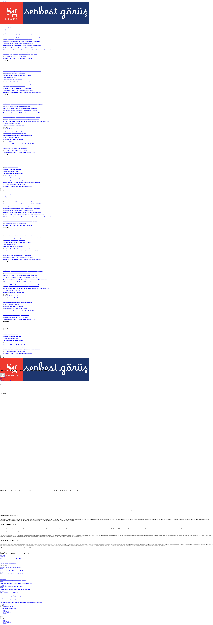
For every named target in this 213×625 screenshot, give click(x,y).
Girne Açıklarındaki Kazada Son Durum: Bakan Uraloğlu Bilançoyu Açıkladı (18, 577)
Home (1, 367)
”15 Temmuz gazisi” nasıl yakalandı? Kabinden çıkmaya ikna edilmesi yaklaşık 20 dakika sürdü (25, 112)
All (5, 26)
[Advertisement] (33, 502)
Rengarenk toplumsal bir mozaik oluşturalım (13, 139)
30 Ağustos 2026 (3, 579)
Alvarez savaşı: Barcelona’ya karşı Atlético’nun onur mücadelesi (17, 186)
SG (6, 376)
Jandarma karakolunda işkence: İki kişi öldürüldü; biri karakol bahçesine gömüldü (22, 71)
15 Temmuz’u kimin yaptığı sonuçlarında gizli (13, 125)
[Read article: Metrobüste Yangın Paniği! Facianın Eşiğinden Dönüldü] (106, 567)
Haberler (4, 25)
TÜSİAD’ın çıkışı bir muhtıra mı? (8, 608)
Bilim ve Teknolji (8, 27)
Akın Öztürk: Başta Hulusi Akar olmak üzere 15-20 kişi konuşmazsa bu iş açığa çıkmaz (22, 104)
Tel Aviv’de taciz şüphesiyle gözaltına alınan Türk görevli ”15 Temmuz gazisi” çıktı (21, 117)
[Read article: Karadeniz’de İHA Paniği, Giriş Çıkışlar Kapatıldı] (106, 592)
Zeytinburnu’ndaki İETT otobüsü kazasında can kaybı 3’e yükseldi (18, 143)
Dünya (6, 28)
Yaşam (6, 33)
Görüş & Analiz (5, 161)
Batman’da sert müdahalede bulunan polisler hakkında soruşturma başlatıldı (20, 84)
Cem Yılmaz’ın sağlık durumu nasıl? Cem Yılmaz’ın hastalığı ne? (17, 58)
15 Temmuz (5, 267)
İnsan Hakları (5, 67)
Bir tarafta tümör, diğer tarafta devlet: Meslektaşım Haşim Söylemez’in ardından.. (21, 182)
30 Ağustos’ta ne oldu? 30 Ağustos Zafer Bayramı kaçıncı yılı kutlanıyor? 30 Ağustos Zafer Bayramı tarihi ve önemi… (30, 49)
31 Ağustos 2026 (3, 572)
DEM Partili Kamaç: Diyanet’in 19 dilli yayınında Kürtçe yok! (17, 75)
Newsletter (4, 613)
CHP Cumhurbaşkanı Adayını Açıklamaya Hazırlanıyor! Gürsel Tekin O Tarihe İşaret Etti (21, 602)
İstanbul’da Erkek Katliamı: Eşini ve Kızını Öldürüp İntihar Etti (15, 589)
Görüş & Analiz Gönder (7, 612)
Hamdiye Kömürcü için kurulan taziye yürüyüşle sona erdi (16, 148)
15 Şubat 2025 (3, 377)
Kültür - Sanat (7, 30)
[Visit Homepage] (44, 23)
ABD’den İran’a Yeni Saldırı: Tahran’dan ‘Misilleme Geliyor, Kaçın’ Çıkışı (20, 54)
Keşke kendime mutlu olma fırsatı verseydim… (13, 173)
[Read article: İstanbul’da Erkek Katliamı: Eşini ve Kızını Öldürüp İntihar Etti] (106, 586)
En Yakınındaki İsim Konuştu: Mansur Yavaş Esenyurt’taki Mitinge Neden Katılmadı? (22, 92)
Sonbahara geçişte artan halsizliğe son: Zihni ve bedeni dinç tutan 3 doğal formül (21, 41)
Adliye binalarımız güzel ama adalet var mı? (13, 79)
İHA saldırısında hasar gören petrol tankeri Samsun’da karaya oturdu (19, 152)
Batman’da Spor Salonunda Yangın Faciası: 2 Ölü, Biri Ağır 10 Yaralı (16, 583)
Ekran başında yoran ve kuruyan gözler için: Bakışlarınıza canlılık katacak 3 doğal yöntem (23, 37)
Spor (6, 32)
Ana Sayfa (4, 1)
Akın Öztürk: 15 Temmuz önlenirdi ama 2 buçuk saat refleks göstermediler (20, 108)
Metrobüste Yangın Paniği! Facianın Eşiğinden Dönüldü (13, 570)
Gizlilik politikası (6, 611)
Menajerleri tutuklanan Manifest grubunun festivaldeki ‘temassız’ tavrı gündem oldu (22, 45)
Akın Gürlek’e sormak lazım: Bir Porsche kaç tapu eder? (16, 165)
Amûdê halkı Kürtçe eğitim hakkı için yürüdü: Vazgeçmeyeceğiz (17, 135)
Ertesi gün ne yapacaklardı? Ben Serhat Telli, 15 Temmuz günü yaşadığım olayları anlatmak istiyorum (26, 121)
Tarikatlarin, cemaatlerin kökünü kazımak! (12, 169)
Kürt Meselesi (5, 127)
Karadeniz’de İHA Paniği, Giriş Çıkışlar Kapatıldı (11, 595)
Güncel (4, 367)
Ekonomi (6, 29)
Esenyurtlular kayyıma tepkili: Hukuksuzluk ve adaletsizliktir (17, 88)
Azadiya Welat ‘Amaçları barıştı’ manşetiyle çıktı (14, 131)
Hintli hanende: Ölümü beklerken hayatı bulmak (14, 178)
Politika (6, 31)
